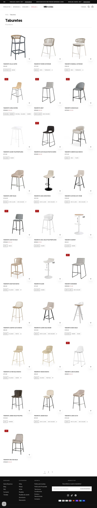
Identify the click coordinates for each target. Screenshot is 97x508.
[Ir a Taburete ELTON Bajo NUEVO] (17, 355)
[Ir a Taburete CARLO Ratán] (17, 91)
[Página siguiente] (52, 472)
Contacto (6, 492)
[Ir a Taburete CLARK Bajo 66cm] (48, 311)
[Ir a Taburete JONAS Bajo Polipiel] (17, 399)
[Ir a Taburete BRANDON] (79, 267)
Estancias (16, 7)
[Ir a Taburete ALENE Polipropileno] (17, 135)
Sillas (20, 484)
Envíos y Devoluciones (38, 495)
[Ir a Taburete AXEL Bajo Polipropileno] (48, 223)
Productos (6, 7)
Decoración (22, 500)
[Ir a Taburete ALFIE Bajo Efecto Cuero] (48, 135)
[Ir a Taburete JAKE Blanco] (79, 355)
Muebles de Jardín (24, 494)
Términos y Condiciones (38, 490)
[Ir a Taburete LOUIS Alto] (79, 399)
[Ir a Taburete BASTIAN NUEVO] (17, 267)
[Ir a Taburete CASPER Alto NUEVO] (17, 311)
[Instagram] (68, 495)
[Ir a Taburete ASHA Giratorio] (48, 179)
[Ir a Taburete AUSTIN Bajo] (17, 223)
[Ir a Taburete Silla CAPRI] (17, 47)
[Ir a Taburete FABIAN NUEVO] (48, 355)
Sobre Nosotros (8, 484)
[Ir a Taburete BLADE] (48, 267)
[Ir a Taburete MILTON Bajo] (17, 443)
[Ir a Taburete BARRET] (79, 223)
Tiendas (5, 494)
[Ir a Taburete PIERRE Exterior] (48, 47)
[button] (89, 6)
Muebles (21, 492)
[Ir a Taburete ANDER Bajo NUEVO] (79, 135)
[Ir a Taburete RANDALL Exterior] (79, 47)
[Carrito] (92, 6)
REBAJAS (33, 7)
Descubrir (26, 1)
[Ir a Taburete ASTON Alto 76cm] (79, 179)
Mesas (21, 486)
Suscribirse (85, 488)
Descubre (25, 7)
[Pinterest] (75, 495)
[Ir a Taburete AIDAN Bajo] (79, 91)
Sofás (20, 489)
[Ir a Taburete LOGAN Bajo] (48, 399)
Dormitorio (22, 497)
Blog (4, 486)
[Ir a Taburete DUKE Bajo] (79, 311)
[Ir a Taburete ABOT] (48, 91)
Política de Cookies (39, 484)
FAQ (4, 489)
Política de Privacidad (40, 486)
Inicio (6, 14)
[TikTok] (72, 495)
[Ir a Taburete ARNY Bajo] (17, 179)
